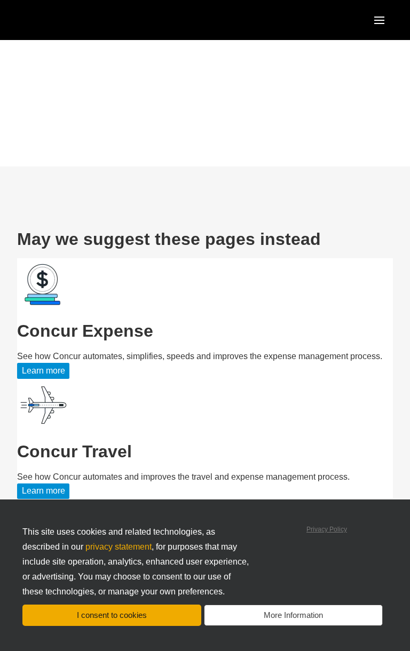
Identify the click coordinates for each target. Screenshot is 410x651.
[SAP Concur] (66, 20)
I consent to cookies (112, 615)
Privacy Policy (326, 529)
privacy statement (118, 546)
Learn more (43, 370)
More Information (293, 615)
